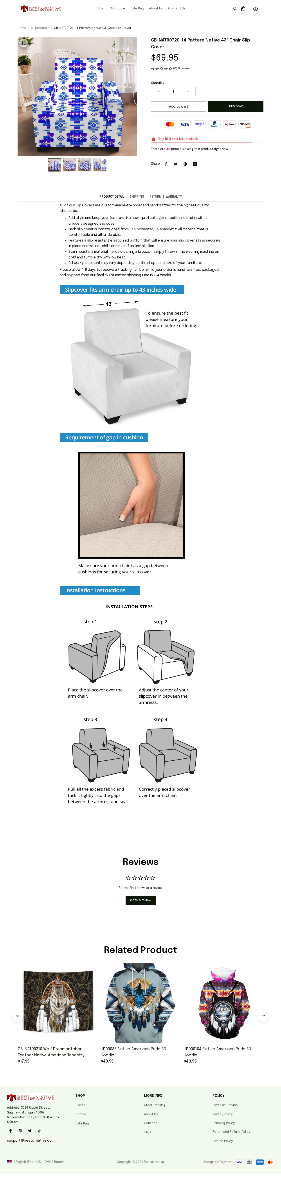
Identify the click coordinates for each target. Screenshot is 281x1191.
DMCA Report (55, 1162)
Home (22, 28)
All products (40, 28)
